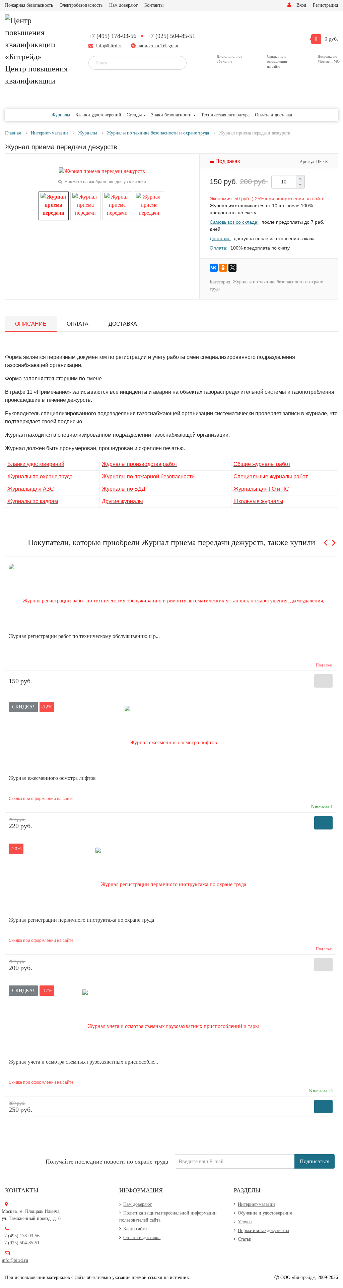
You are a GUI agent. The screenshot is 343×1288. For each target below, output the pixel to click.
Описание (31, 324)
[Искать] (177, 62)
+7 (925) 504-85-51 (171, 36)
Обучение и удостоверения (265, 1213)
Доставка (123, 324)
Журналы (60, 114)
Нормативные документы (263, 1230)
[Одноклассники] (223, 268)
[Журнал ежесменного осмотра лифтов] (171, 738)
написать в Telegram (157, 45)
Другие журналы (122, 501)
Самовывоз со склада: (234, 222)
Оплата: (218, 248)
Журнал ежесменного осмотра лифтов (52, 778)
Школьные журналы (258, 501)
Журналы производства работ (139, 464)
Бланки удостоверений (98, 114)
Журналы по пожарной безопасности (148, 476)
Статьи (245, 1239)
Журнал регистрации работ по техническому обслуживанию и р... (84, 636)
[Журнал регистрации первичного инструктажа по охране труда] (170, 880)
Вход (301, 5)
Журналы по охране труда (40, 476)
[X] (232, 268)
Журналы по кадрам (32, 501)
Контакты (153, 5)
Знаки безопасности (171, 114)
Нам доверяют (123, 5)
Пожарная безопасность (29, 5)
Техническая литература (225, 114)
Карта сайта (135, 1228)
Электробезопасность (81, 5)
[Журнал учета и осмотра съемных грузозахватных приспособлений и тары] (170, 1022)
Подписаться (314, 1161)
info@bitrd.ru (109, 45)
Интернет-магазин (256, 1204)
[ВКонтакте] (214, 268)
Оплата (77, 324)
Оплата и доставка (273, 114)
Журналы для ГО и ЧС (261, 489)
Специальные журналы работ (270, 476)
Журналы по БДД (123, 489)
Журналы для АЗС (30, 489)
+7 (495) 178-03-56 (112, 36)
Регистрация (325, 5)
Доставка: (220, 238)
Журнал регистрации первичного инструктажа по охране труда (81, 920)
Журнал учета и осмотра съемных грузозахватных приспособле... (83, 1062)
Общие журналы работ (261, 464)
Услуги (245, 1221)
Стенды (134, 114)
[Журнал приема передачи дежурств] (54, 205)
